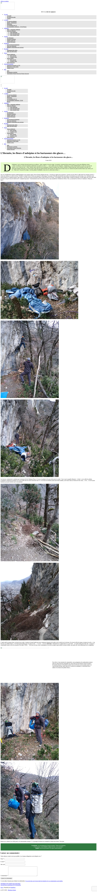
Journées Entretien (11, 39)
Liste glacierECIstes (15, 33)
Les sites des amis (11, 17)
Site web (3, 864)
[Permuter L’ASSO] (27, 93)
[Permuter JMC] (27, 144)
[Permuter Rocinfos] (27, 123)
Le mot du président (12, 21)
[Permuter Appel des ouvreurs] (27, 138)
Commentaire (4, 875)
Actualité (9, 15)
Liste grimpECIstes (14, 35)
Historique (9, 24)
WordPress (12, 887)
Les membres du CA (12, 25)
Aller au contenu (5, 1)
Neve (2, 887)
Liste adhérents (13, 32)
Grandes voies (13, 57)
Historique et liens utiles (12, 66)
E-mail (3, 861)
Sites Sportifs (13, 55)
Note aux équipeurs (11, 46)
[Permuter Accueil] (27, 88)
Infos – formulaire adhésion (13, 29)
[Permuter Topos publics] (27, 133)
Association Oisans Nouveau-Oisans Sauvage (18, 73)
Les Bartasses (10, 37)
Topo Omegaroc (11, 62)
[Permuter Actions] (27, 111)
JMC (8, 71)
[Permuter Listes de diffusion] (27, 106)
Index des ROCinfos (12, 51)
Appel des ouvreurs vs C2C (13, 65)
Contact (9, 18)
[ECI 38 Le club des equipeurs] (8, 9)
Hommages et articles (12, 72)
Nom (2, 858)
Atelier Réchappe (11, 42)
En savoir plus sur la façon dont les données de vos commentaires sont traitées (44, 881)
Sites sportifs (13, 60)
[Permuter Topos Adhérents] (27, 129)
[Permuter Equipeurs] (27, 118)
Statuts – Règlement (12, 22)
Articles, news (10, 68)
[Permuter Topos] (27, 127)
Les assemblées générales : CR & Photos (16, 26)
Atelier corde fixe (11, 40)
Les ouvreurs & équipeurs (13, 44)
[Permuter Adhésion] (27, 103)
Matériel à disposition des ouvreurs (15, 47)
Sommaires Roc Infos (12, 50)
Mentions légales (12, 890)
